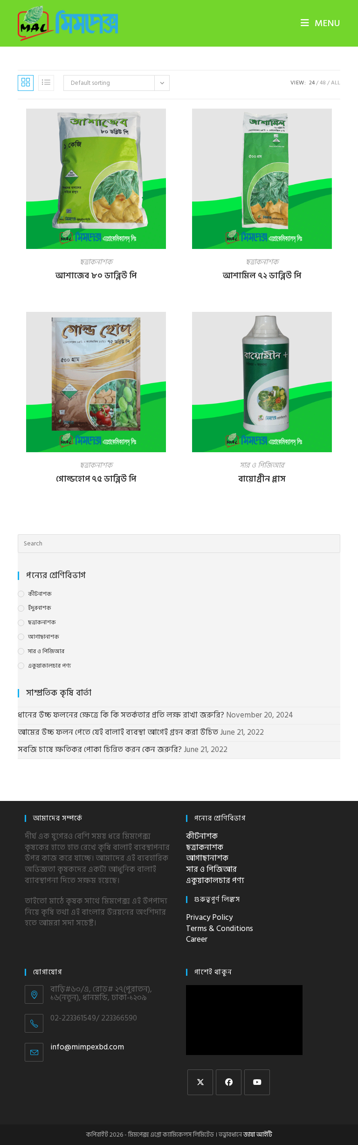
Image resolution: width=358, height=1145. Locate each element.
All (335, 82)
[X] (200, 1082)
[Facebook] (228, 1082)
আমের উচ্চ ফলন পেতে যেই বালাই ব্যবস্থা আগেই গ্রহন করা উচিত (118, 732)
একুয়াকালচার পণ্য (49, 666)
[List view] (46, 83)
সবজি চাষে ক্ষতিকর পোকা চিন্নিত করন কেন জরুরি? (100, 749)
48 (323, 82)
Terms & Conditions (219, 928)
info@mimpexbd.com (87, 1047)
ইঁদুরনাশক (39, 608)
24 (312, 82)
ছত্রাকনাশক (96, 262)
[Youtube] (257, 1082)
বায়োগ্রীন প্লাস (262, 479)
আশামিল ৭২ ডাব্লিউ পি (262, 275)
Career (196, 939)
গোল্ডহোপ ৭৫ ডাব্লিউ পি (96, 479)
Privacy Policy (209, 917)
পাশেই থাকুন (213, 972)
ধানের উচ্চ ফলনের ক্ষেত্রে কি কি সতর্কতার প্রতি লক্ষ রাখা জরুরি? (121, 715)
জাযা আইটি (257, 1134)
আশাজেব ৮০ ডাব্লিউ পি (96, 275)
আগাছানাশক (43, 637)
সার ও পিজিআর (262, 465)
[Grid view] (26, 83)
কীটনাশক (40, 594)
